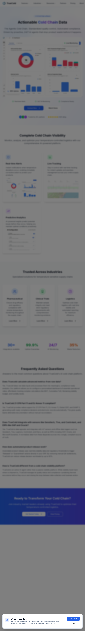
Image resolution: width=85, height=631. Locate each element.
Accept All (73, 618)
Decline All (73, 624)
